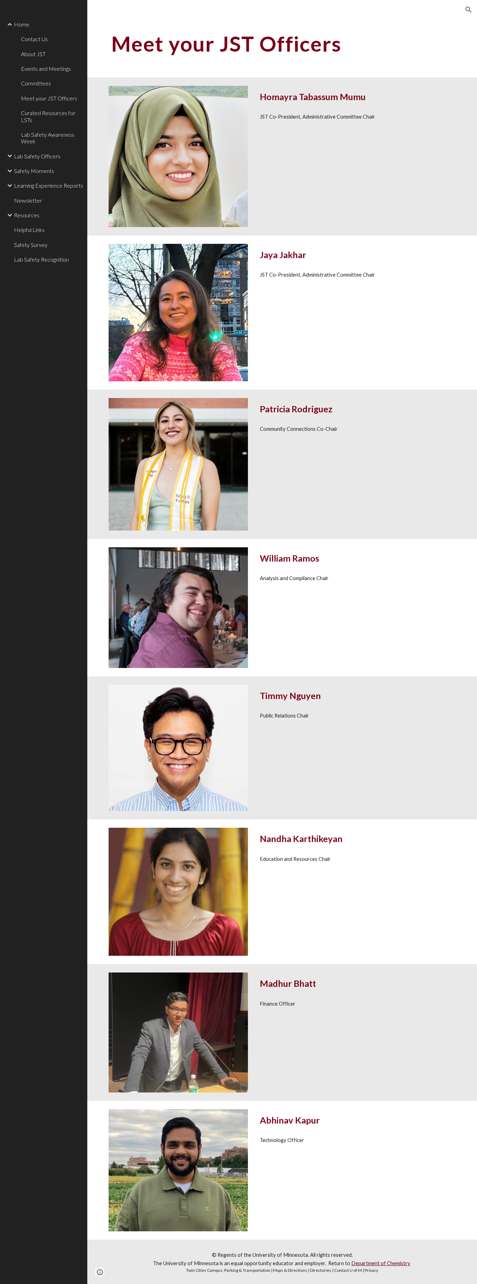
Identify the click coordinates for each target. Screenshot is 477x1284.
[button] (468, 9)
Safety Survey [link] (30, 244)
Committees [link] (36, 83)
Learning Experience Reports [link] (48, 185)
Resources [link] (26, 215)
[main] (267, 43)
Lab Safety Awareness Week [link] (47, 137)
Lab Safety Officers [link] (37, 156)
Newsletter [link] (28, 200)
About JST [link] (33, 54)
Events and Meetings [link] (46, 68)
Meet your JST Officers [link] (49, 98)
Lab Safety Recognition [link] (41, 259)
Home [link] (21, 24)
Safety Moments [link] (34, 170)
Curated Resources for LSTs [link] (48, 116)
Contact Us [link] (34, 39)
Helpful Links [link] (29, 229)
